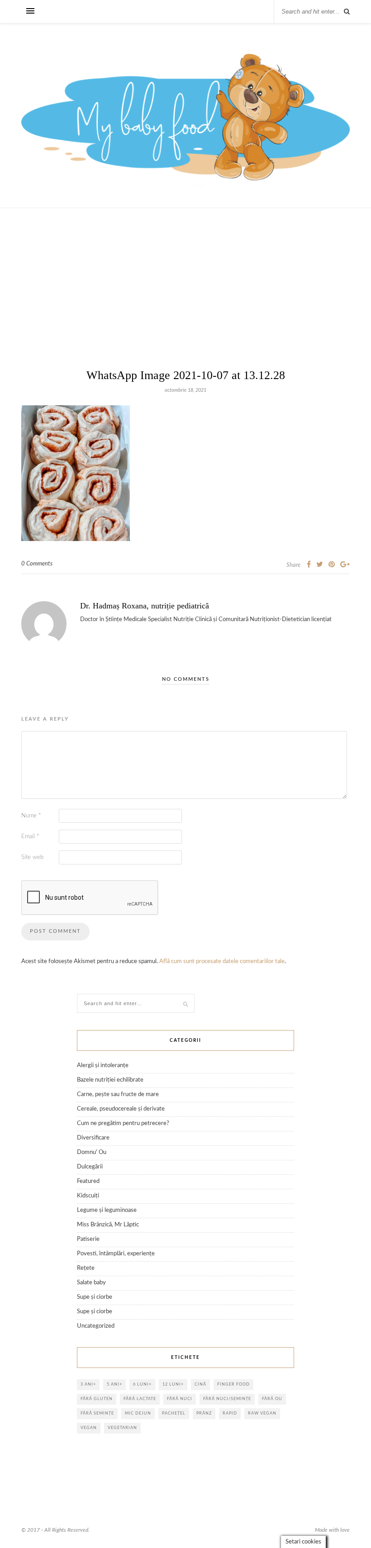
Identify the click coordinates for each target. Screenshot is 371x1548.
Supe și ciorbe (94, 1297)
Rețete (86, 1268)
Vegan (89, 1428)
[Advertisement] (185, 303)
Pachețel (174, 1413)
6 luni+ (142, 1384)
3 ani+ (88, 1384)
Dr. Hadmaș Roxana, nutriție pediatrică (144, 605)
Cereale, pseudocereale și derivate (121, 1109)
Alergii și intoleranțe (102, 1065)
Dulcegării (90, 1167)
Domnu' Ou (91, 1152)
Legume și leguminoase (107, 1210)
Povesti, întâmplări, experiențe (116, 1254)
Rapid (230, 1413)
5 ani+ (114, 1384)
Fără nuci (179, 1399)
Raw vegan (262, 1413)
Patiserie (88, 1239)
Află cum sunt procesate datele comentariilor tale (222, 961)
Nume (31, 816)
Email (30, 837)
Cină (200, 1384)
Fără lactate (140, 1399)
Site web (32, 857)
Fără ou (272, 1399)
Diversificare (93, 1138)
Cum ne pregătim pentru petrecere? (123, 1123)
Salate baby (91, 1283)
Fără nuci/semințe (227, 1399)
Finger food (233, 1384)
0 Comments (36, 564)
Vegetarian (122, 1428)
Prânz (204, 1413)
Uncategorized (95, 1326)
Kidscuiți (88, 1196)
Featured (88, 1181)
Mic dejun (138, 1413)
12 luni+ (173, 1384)
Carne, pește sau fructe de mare (118, 1094)
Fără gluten (97, 1399)
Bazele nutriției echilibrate (110, 1080)
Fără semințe (97, 1413)
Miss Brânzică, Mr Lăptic (108, 1225)
